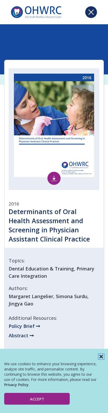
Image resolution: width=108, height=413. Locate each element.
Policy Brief (22, 326)
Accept (37, 399)
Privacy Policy (16, 384)
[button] (101, 356)
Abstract (19, 335)
